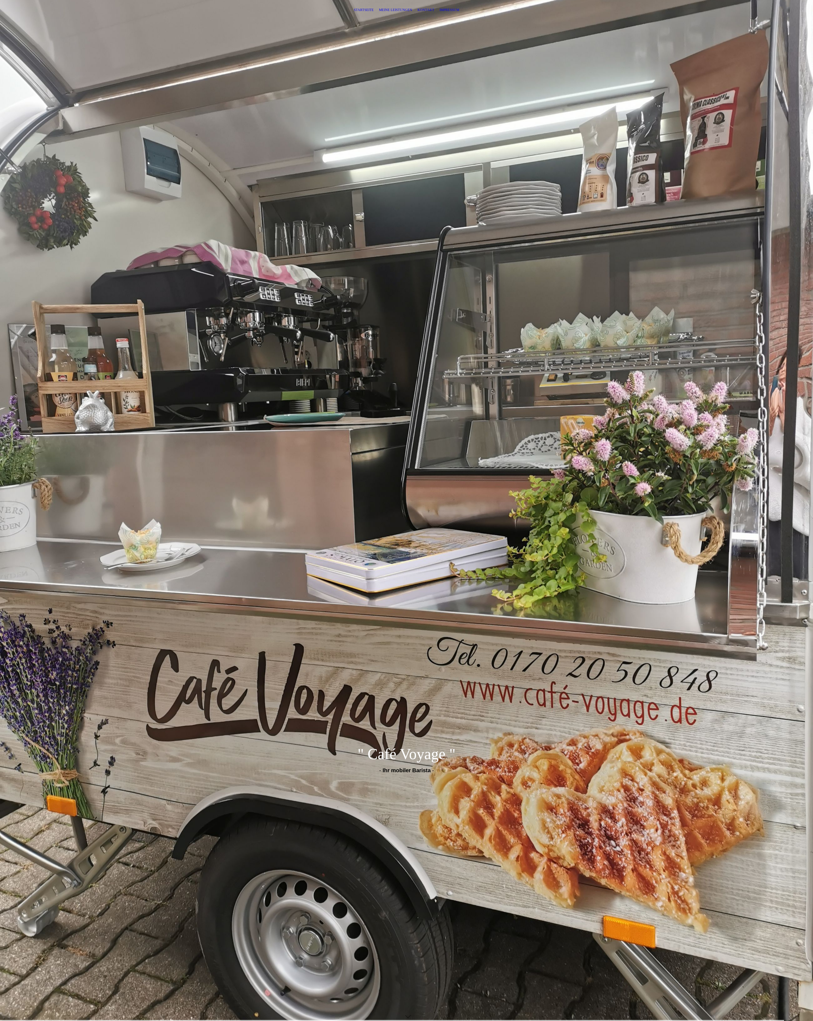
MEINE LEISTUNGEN (395, 10)
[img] (406, 510)
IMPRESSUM (449, 10)
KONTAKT (426, 10)
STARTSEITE (364, 10)
